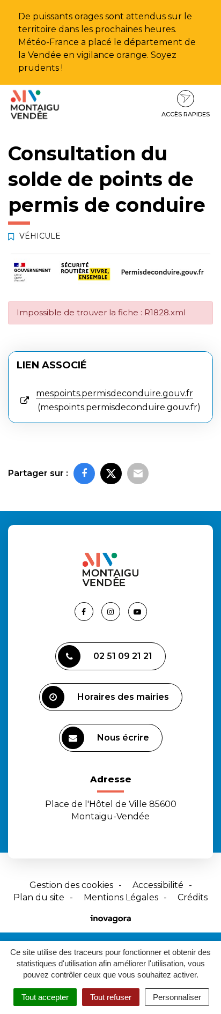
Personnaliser (177, 997)
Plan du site (38, 897)
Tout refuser (110, 997)
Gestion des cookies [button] (71, 885)
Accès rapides (185, 114)
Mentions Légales (121, 897)
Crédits (193, 897)
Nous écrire (123, 737)
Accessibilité (157, 885)
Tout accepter (45, 997)
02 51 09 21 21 (122, 656)
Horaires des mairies (123, 697)
